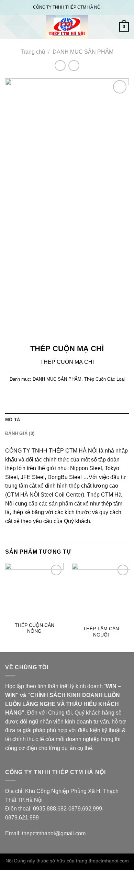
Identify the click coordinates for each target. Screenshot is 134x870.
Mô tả (12, 419)
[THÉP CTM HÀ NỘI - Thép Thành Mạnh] (67, 27)
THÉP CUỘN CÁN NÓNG (34, 628)
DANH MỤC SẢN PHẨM (83, 52)
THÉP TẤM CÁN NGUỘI (101, 632)
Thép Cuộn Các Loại (104, 379)
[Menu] (9, 26)
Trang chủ (33, 52)
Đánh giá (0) (19, 433)
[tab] (67, 420)
